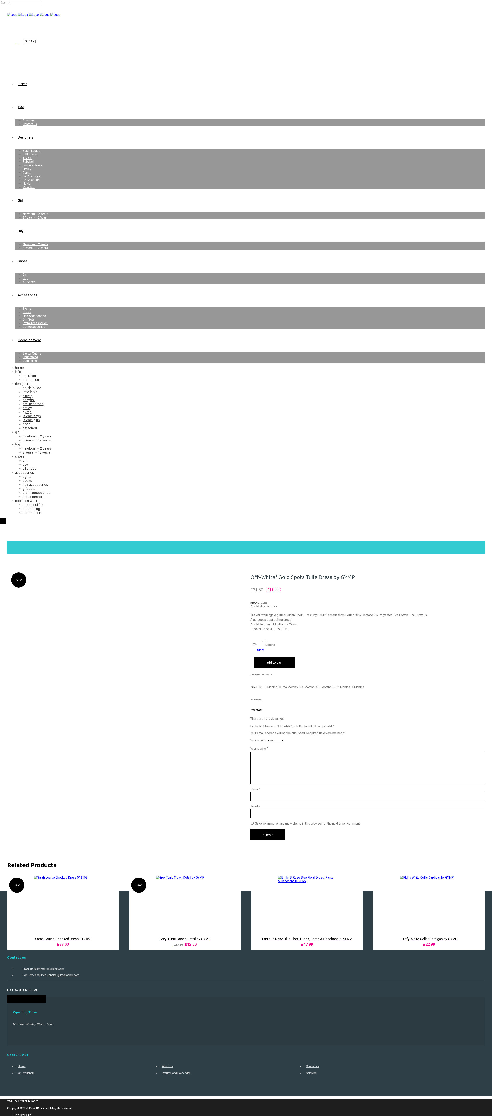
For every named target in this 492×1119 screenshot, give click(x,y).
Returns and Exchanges (176, 1072)
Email (255, 806)
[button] (268, 642)
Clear (260, 650)
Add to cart (274, 662)
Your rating (258, 740)
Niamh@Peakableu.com (49, 969)
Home (12, 538)
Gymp (264, 602)
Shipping (311, 1072)
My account (17, 41)
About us (167, 1066)
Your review (259, 748)
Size (254, 644)
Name (255, 789)
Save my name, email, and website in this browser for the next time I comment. (307, 823)
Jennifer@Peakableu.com (63, 975)
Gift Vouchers (26, 1072)
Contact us (312, 1066)
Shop (24, 538)
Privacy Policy (23, 1114)
